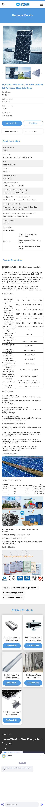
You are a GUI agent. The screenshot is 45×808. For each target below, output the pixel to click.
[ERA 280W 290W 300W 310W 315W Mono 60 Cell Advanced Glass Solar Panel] (22, 45)
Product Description (33, 131)
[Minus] (42, 756)
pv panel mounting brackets (25, 588)
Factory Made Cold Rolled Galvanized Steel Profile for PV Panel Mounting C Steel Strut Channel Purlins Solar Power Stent (11, 676)
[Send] (42, 804)
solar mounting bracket (13, 593)
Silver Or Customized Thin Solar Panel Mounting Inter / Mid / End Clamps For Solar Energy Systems (11, 639)
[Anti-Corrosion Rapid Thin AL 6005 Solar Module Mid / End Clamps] (33, 625)
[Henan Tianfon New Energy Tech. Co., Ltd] (23, 4)
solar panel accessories (13, 597)
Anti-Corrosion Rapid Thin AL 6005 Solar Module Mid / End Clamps (33, 639)
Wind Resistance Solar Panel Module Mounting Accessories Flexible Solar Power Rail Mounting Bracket (12, 713)
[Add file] (2, 804)
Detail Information (12, 131)
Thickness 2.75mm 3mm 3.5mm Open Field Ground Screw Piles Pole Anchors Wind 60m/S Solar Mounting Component (33, 676)
